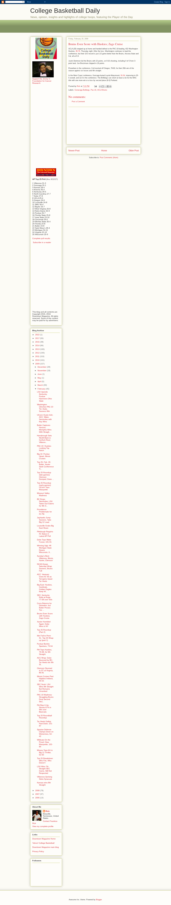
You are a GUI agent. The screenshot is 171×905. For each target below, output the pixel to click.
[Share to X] (105, 86)
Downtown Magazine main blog (45, 847)
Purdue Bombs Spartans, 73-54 (45, 645)
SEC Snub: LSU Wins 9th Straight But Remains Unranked (45, 687)
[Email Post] (95, 86)
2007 (37, 794)
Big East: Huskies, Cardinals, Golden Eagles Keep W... (44, 588)
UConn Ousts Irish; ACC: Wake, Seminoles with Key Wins (45, 418)
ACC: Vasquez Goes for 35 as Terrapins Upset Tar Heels (44, 577)
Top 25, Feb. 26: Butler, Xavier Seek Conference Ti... (45, 465)
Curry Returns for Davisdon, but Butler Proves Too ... (44, 606)
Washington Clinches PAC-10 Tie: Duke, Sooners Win (45, 407)
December (42, 367)
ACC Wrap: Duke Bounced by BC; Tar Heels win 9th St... (45, 661)
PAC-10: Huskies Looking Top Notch (44, 448)
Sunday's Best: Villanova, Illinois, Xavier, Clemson (45, 558)
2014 (37, 345)
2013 (37, 349)
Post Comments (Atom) (109, 158)
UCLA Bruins (102, 90)
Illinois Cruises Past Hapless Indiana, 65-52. (45, 678)
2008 (37, 790)
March (40, 385)
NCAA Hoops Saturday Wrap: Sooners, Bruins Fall (45, 567)
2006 (37, 798)
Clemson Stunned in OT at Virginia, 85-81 (45, 670)
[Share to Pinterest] (110, 86)
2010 (37, 360)
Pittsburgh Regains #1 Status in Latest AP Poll (45, 533)
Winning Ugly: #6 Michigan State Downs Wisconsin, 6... (44, 548)
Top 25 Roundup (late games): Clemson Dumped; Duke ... (45, 475)
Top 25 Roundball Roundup (44, 716)
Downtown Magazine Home (44, 839)
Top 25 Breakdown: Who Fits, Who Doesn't (45, 760)
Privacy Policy (38, 851)
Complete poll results (41, 238)
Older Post (134, 150)
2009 (37, 364)
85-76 (78, 51)
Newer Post (73, 150)
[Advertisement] (85, 26)
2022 (37, 335)
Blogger (99, 900)
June (40, 374)
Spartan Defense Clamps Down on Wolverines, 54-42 (45, 732)
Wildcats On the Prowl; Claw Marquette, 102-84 (45, 743)
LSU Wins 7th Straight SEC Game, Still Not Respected (44, 769)
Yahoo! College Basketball (43, 843)
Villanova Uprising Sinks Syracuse (44, 778)
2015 (37, 342)
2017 (37, 338)
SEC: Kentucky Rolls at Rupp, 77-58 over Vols (44, 597)
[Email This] (100, 86)
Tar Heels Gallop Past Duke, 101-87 (45, 723)
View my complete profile (42, 826)
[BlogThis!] (102, 86)
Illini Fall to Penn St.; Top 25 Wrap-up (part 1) (45, 638)
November (42, 370)
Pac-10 (93, 90)
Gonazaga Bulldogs (82, 90)
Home (104, 150)
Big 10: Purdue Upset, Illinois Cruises (43, 456)
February (42, 389)
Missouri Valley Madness (43, 494)
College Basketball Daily (65, 10)
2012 (37, 353)
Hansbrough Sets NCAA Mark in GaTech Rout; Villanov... (44, 439)
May (40, 378)
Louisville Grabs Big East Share (45, 527)
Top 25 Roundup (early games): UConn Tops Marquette (44, 486)
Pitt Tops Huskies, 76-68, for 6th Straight (44, 652)
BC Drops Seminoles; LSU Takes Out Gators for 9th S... (45, 502)
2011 (37, 356)
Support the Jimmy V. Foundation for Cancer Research (41, 81)
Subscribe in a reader (42, 242)
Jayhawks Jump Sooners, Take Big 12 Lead (44, 519)
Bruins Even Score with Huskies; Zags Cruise (45, 615)
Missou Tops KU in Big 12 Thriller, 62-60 (45, 752)
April (40, 381)
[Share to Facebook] (107, 86)
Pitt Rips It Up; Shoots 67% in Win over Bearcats (44, 708)
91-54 (123, 75)
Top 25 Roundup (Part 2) (44, 631)
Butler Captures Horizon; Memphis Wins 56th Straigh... (44, 428)
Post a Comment (78, 102)
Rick (48, 811)
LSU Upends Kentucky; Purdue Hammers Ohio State (44, 396)
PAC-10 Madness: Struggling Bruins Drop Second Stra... (45, 698)
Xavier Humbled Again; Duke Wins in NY (43, 624)
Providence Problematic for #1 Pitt (44, 511)
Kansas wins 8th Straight (44, 784)
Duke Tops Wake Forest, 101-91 (44, 541)
